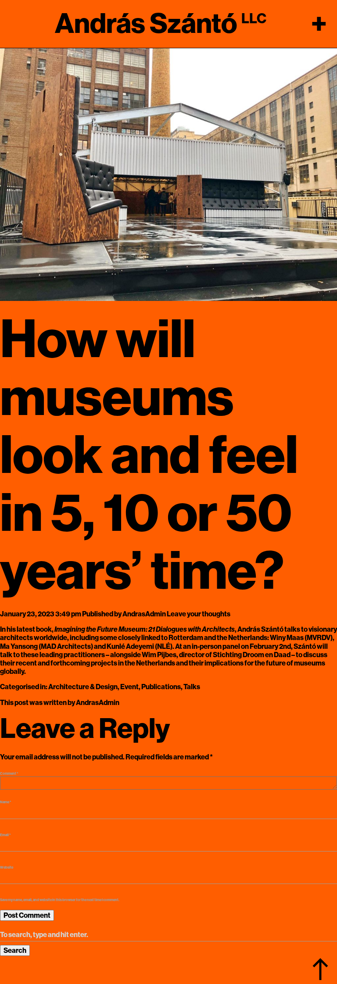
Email (5, 835)
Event (129, 687)
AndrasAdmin (144, 614)
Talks (191, 687)
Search (15, 950)
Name (5, 802)
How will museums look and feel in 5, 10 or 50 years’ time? (149, 455)
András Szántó (146, 23)
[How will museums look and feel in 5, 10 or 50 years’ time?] (168, 174)
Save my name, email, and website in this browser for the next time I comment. (59, 900)
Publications (161, 687)
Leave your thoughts (198, 614)
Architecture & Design (83, 687)
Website (6, 867)
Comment (9, 774)
